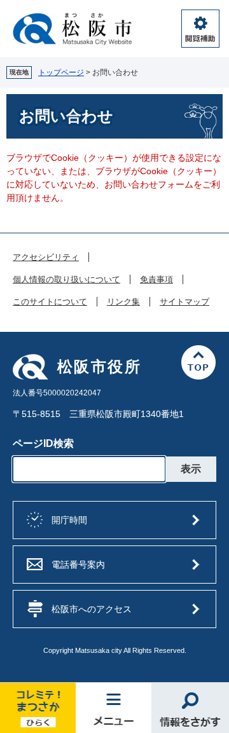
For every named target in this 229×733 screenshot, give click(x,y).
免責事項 (156, 279)
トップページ (61, 72)
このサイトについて (50, 302)
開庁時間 (69, 520)
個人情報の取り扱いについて (66, 279)
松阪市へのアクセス (92, 609)
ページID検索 (43, 443)
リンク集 (123, 302)
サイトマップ (184, 302)
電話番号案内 (78, 564)
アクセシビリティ (46, 257)
